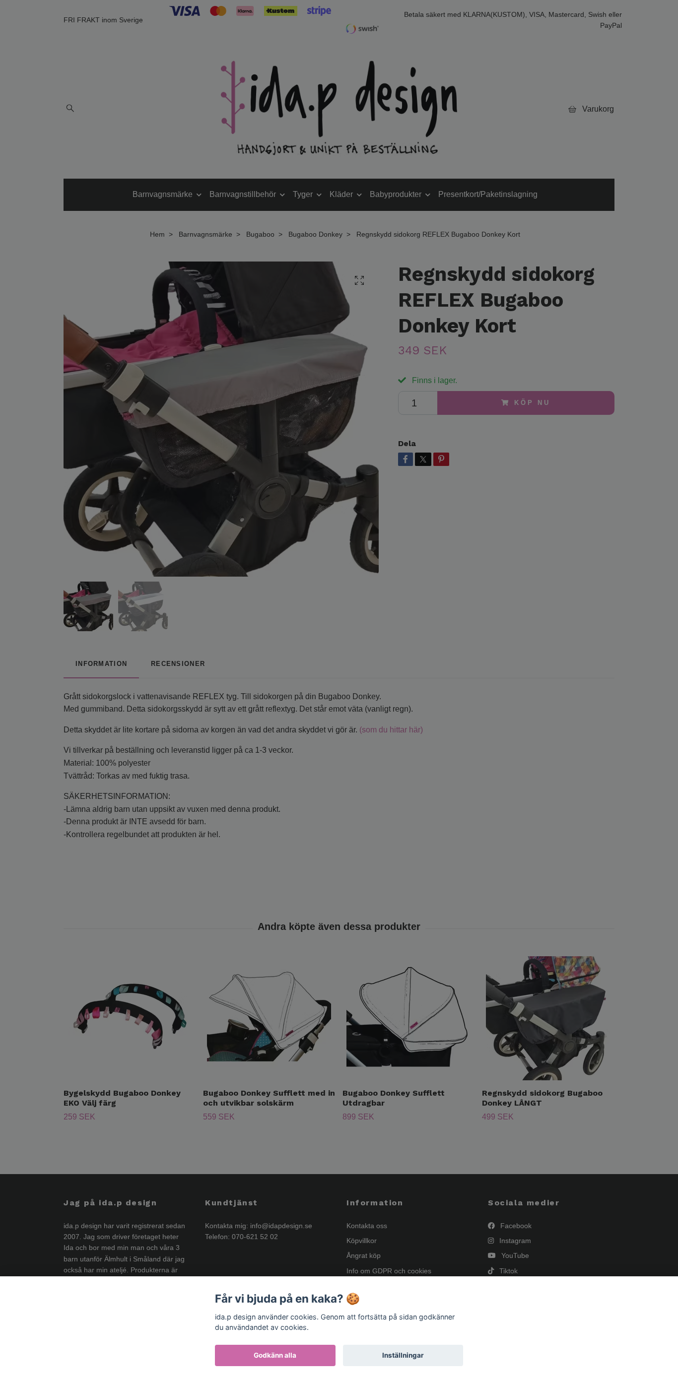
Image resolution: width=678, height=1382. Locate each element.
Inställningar (403, 1355)
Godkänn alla (275, 1355)
